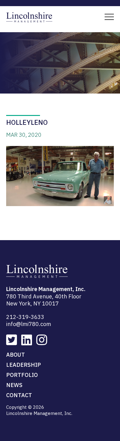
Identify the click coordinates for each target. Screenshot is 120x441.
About (15, 354)
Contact (19, 395)
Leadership (23, 364)
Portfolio (22, 374)
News (14, 385)
